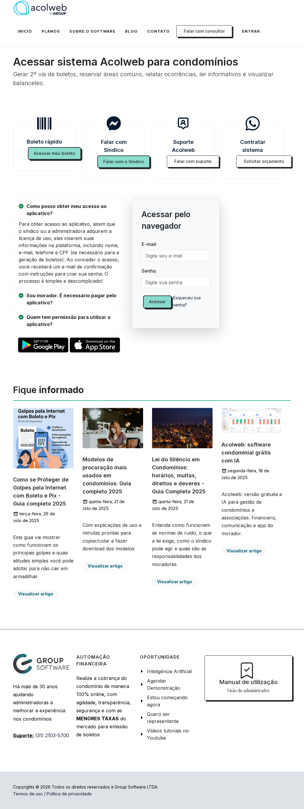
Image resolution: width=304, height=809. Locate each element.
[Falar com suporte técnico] (183, 123)
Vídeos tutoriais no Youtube (168, 734)
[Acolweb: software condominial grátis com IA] (251, 420)
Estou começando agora (167, 701)
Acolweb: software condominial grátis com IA (246, 453)
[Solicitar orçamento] (252, 123)
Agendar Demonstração (163, 684)
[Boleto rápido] (44, 123)
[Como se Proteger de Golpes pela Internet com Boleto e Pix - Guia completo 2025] (43, 438)
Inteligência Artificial (169, 671)
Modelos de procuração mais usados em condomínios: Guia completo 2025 (107, 476)
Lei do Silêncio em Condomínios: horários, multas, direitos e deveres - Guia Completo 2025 (178, 476)
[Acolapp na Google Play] (43, 346)
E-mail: (149, 244)
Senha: (149, 271)
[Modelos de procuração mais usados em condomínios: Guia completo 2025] (113, 428)
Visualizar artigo (35, 593)
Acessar (157, 301)
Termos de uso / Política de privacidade (52, 793)
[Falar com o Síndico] (113, 123)
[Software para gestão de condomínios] (40, 8)
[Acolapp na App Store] (95, 346)
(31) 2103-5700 (52, 735)
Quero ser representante (163, 717)
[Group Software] (41, 663)
